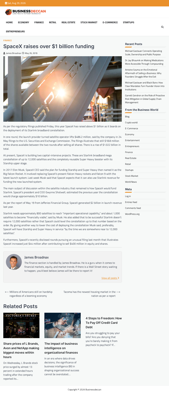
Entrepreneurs (15, 31)
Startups (128, 22)
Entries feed (131, 202)
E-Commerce (110, 22)
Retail (52, 22)
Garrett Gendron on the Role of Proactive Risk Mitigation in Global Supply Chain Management (145, 99)
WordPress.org (132, 214)
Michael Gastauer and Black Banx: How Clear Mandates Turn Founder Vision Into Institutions (144, 86)
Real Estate (68, 22)
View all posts (109, 278)
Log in (128, 196)
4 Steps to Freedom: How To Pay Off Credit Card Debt (104, 323)
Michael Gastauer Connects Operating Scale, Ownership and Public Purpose (143, 52)
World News (131, 181)
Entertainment (132, 140)
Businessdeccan (93, 389)
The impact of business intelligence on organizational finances (61, 348)
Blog (127, 116)
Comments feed (133, 208)
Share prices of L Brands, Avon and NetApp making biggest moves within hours (21, 350)
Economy (23, 22)
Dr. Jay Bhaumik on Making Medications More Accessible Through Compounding (144, 62)
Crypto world (131, 122)
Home (9, 22)
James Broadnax (13, 53)
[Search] (162, 27)
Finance (39, 22)
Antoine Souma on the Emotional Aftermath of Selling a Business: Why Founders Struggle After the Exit (143, 73)
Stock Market (89, 22)
